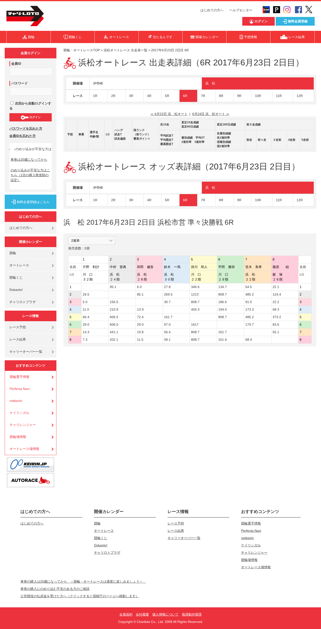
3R (131, 96)
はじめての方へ (211, 10)
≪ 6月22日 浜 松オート (169, 114)
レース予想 (17, 327)
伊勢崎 (98, 83)
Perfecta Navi (20, 389)
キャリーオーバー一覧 (25, 351)
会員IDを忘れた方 (22, 136)
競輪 (12, 253)
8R (221, 96)
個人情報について (165, 614)
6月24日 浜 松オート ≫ (210, 114)
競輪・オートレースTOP (81, 50)
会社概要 (142, 614)
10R (258, 96)
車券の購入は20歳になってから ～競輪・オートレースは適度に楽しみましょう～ (83, 581)
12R (300, 96)
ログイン (35, 117)
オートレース (19, 265)
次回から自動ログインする (30, 105)
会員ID (16, 63)
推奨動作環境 (192, 614)
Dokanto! (16, 290)
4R (149, 96)
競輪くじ (16, 277)
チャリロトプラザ (22, 302)
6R (185, 96)
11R (279, 96)
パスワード (19, 83)
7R (203, 96)
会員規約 (126, 614)
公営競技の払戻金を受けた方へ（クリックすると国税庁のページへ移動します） (79, 596)
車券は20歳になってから (29, 159)
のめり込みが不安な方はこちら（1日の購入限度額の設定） (30, 175)
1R (95, 96)
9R (239, 96)
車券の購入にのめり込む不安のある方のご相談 (55, 589)
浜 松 (210, 83)
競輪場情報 (18, 437)
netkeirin (16, 401)
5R (167, 96)
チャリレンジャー (23, 425)
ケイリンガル (19, 413)
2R (113, 96)
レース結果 (17, 339)
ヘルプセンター (240, 10)
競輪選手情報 (19, 377)
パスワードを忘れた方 (25, 128)
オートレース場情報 (24, 449)
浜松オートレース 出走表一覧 (125, 50)
